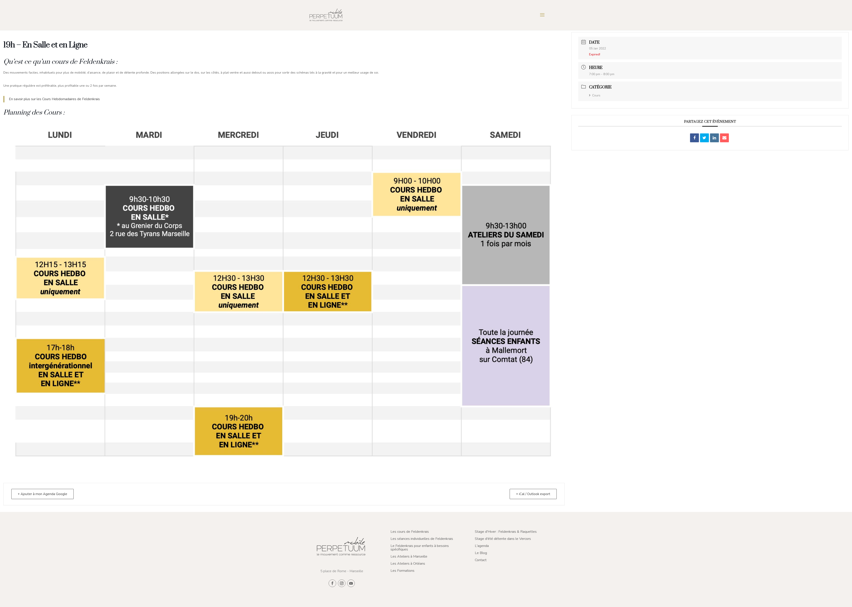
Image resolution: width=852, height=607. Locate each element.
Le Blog (481, 552)
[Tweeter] (704, 137)
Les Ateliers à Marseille (408, 556)
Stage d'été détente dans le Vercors (503, 538)
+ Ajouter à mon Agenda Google (42, 494)
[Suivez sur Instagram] (341, 583)
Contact (481, 560)
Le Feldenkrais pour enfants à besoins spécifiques (419, 547)
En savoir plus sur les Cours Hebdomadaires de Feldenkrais (55, 99)
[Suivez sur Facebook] (332, 583)
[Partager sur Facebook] (694, 137)
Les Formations (402, 570)
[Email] (724, 137)
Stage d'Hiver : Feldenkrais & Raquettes (506, 531)
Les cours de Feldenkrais (409, 531)
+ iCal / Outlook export (533, 494)
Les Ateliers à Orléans (407, 563)
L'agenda (482, 545)
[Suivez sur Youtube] (351, 583)
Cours (596, 95)
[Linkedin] (714, 137)
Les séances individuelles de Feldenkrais (421, 538)
